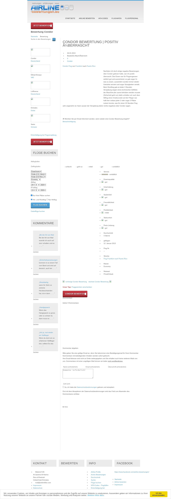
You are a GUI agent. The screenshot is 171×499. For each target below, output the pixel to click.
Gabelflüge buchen (38, 211)
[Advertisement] (82, 86)
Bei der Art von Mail (47, 235)
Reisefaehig (44, 282)
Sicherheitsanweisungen (48, 260)
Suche (93, 480)
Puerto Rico (91, 66)
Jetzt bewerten (41, 26)
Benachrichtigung (69, 121)
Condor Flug (67, 66)
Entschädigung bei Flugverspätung (43, 135)
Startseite (70, 18)
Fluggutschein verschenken (82, 287)
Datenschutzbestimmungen (87, 387)
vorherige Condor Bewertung (76, 282)
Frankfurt (78, 66)
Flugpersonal (131, 18)
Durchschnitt (95, 477)
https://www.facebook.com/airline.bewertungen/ (131, 472)
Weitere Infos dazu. (95, 495)
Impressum (37, 485)
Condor (70, 61)
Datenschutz (37, 488)
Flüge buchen (96, 483)
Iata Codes (103, 18)
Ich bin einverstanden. (158, 494)
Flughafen (116, 18)
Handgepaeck (45, 307)
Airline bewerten (87, 18)
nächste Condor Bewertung (98, 282)
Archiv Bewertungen (98, 475)
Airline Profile (96, 472)
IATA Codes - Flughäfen (99, 485)
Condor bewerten (75, 294)
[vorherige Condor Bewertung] (64, 282)
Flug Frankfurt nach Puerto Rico (115, 259)
